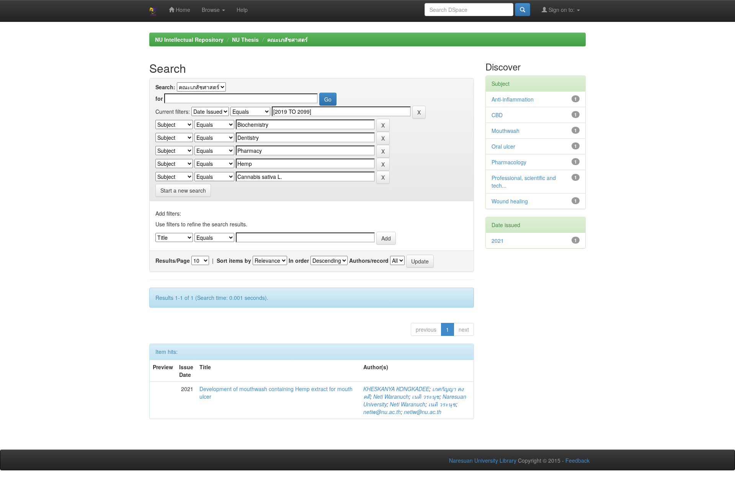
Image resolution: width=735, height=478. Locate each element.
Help (242, 9)
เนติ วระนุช (425, 396)
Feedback (577, 460)
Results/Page (172, 260)
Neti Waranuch (391, 396)
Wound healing (510, 201)
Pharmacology (509, 162)
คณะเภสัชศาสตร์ (287, 39)
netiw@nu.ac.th (382, 412)
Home (182, 9)
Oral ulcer (503, 146)
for (159, 98)
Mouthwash (505, 130)
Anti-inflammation (513, 99)
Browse (211, 9)
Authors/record (369, 260)
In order (299, 260)
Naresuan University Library (482, 460)
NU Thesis (245, 39)
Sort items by (234, 260)
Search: (165, 87)
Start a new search (183, 190)
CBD (497, 115)
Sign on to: (561, 9)
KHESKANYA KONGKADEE (396, 389)
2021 (498, 240)
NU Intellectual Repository (189, 39)
